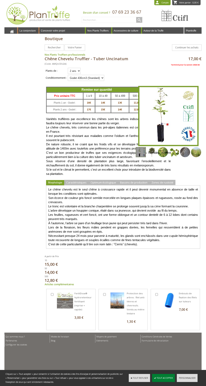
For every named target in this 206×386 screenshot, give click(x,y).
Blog (53, 340)
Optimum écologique (103, 182)
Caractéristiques (76, 182)
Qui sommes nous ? (15, 336)
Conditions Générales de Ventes (157, 336)
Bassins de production (133, 182)
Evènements (102, 340)
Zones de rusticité (162, 182)
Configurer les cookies (16, 344)
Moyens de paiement (106, 336)
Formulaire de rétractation (155, 340)
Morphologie (55, 182)
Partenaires (11, 340)
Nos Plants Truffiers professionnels (65, 54)
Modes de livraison (60, 336)
